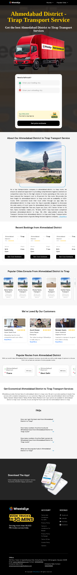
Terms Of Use (45, 539)
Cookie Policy (45, 542)
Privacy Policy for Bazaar (45, 535)
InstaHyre (65, 525)
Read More (7, 339)
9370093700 (39, 562)
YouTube (64, 521)
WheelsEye (36, 572)
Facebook (65, 515)
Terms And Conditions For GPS (44, 517)
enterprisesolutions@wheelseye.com (20, 566)
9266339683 (49, 566)
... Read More (63, 216)
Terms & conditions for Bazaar (45, 528)
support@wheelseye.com (21, 562)
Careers (43, 545)
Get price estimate (38, 123)
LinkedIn (64, 518)
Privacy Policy (45, 523)
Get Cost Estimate (15, 257)
